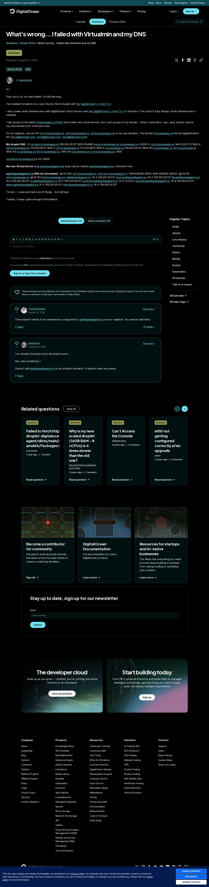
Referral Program (30, 774)
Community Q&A (98, 750)
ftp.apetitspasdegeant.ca (186, 177)
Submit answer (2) (71, 220)
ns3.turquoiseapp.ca (102, 133)
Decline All (191, 876)
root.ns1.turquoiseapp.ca (111, 173)
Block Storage (63, 811)
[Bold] (13, 239)
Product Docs (118, 21)
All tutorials (178, 278)
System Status (165, 760)
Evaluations (61, 769)
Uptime (59, 825)
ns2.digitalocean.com (49, 136)
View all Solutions (133, 792)
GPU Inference (131, 750)
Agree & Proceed (191, 871)
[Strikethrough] (23, 239)
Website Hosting (132, 760)
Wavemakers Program (101, 774)
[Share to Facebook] (183, 60)
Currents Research (99, 764)
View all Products (64, 850)
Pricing (93, 797)
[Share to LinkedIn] (189, 60)
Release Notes (97, 811)
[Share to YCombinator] (195, 60)
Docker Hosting (132, 769)
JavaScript (178, 245)
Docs (158, 3)
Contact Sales (197, 3)
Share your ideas (167, 764)
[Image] (29, 239)
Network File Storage (66, 816)
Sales (161, 750)
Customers (26, 764)
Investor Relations (30, 801)
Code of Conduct (98, 816)
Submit (38, 624)
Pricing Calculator (98, 801)
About (24, 746)
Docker (176, 265)
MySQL (176, 258)
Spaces (59, 806)
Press (24, 783)
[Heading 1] (36, 239)
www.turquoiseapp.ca (106, 144)
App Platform (62, 792)
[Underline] (20, 239)
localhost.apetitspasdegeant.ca (100, 181)
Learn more (90, 577)
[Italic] (17, 239)
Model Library (62, 774)
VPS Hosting (130, 755)
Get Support (181, 3)
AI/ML (175, 226)
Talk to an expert (182, 284)
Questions (97, 21)
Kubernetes (179, 271)
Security (25, 797)
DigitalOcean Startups (101, 769)
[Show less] (155, 309)
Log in (173, 11)
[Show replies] (155, 327)
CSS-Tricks (95, 755)
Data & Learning (63, 764)
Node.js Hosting (132, 774)
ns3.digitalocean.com (74, 136)
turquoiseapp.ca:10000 (50, 122)
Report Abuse (165, 755)
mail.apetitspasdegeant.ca (77, 184)
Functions (60, 788)
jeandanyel (26, 80)
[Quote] (52, 239)
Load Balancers (63, 797)
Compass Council (98, 778)
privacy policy (78, 873)
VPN (126, 764)
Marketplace (96, 792)
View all (71, 408)
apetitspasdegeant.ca (52, 166)
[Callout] (55, 239)
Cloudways (61, 846)
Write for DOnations (100, 760)
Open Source (96, 783)
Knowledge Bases (65, 746)
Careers (168, 3)
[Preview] (154, 239)
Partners (25, 769)
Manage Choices (191, 882)
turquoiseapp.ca (163, 133)
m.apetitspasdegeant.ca (43, 181)
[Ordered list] (49, 239)
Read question (34, 479)
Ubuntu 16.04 (27, 43)
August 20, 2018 (36, 346)
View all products (62, 693)
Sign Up (30, 577)
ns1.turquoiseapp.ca (52, 133)
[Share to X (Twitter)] (176, 60)
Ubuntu (176, 233)
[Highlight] (33, 239)
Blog (151, 3)
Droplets (60, 778)
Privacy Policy (28, 792)
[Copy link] (201, 60)
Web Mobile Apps (133, 778)
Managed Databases (66, 801)
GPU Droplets (62, 750)
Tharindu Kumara (36, 308)
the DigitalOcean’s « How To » (93, 103)
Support (162, 746)
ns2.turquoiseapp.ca (77, 133)
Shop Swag (95, 820)
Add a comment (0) (99, 220)
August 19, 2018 (36, 312)
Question (14, 52)
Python (176, 252)
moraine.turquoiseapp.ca (44, 144)
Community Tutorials (100, 746)
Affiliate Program (29, 778)
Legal (24, 788)
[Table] (58, 239)
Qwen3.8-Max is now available (20, 3)
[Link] (26, 239)
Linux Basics (179, 239)
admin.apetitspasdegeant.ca (22, 184)
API (57, 820)
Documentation (97, 806)
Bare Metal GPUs (64, 755)
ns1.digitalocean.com (23, 136)
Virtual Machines (132, 788)
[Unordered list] (46, 239)
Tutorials (81, 21)
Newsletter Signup (99, 788)
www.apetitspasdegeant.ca (131, 177)
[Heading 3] (42, 239)
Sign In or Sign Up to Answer (29, 273)
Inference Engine (64, 760)
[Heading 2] (39, 239)
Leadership (27, 750)
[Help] (157, 239)
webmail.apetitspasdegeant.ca (152, 181)
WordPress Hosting (134, 783)
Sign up (189, 11)
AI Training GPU (132, 746)
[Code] (62, 239)
